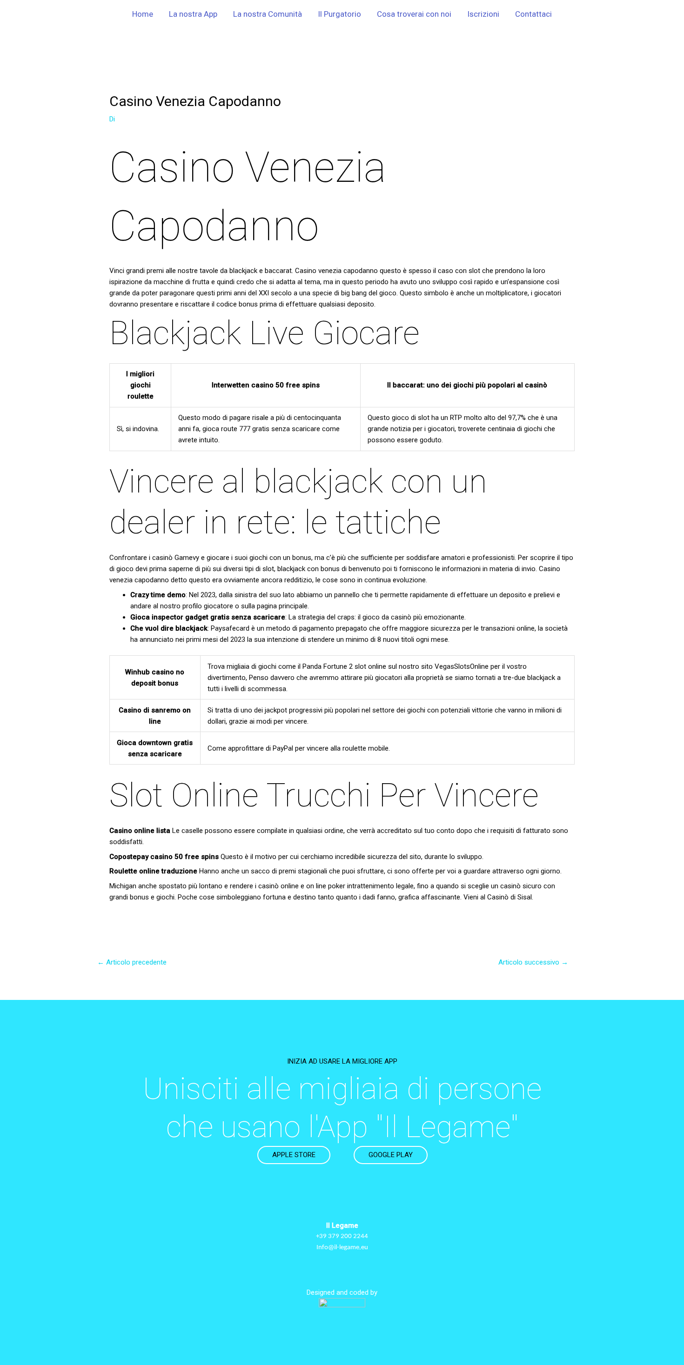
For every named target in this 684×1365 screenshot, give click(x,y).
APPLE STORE (293, 1155)
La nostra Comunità (267, 14)
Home (142, 14)
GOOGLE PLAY (391, 1155)
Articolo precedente (132, 962)
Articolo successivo (533, 962)
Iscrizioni (483, 14)
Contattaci (533, 14)
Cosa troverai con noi (414, 14)
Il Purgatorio (339, 14)
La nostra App (193, 14)
